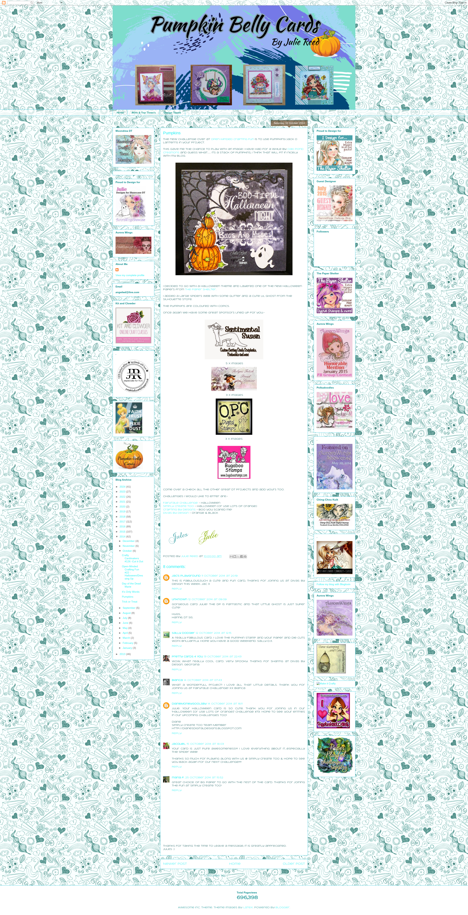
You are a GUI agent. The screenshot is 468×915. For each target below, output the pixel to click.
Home (120, 112)
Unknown (179, 599)
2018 (123, 516)
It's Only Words (130, 591)
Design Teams (172, 112)
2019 (123, 511)
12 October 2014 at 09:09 (207, 599)
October (128, 550)
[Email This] (231, 556)
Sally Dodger (183, 633)
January (128, 647)
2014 (123, 536)
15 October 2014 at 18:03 (205, 744)
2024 (123, 486)
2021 (123, 501)
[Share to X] (238, 556)
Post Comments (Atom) (245, 876)
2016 (123, 526)
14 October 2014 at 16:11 (225, 704)
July (125, 617)
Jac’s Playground (186, 576)
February (128, 642)
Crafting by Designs (179, 510)
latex (248, 907)
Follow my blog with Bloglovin (333, 584)
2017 (123, 521)
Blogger (282, 907)
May (125, 627)
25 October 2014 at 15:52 (204, 777)
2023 (123, 491)
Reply (177, 589)
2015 (123, 531)
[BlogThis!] (235, 556)
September (129, 607)
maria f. (178, 777)
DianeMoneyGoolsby (189, 704)
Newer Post (175, 864)
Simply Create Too (178, 506)
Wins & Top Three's (144, 112)
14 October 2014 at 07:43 (203, 680)
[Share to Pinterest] (245, 556)
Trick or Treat (129, 601)
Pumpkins (127, 596)
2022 (123, 496)
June (126, 622)
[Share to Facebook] (242, 556)
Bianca (177, 680)
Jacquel (179, 744)
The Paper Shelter (200, 289)
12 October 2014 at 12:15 (213, 633)
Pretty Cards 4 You (187, 657)
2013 (123, 654)
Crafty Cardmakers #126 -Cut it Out (132, 558)
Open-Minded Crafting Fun (232, 139)
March (127, 637)
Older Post (294, 864)
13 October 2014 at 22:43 (222, 657)
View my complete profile (130, 275)
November (129, 545)
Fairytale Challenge (180, 503)
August (127, 612)
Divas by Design (176, 513)
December (129, 540)
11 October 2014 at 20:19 (220, 576)
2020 (123, 506)
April (126, 632)
